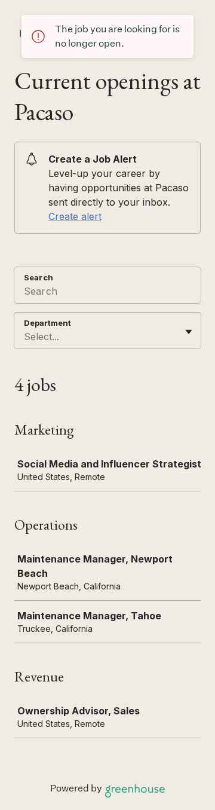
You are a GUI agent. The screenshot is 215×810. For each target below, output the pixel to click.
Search (38, 277)
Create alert (75, 216)
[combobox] (25, 336)
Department (47, 323)
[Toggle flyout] (189, 332)
